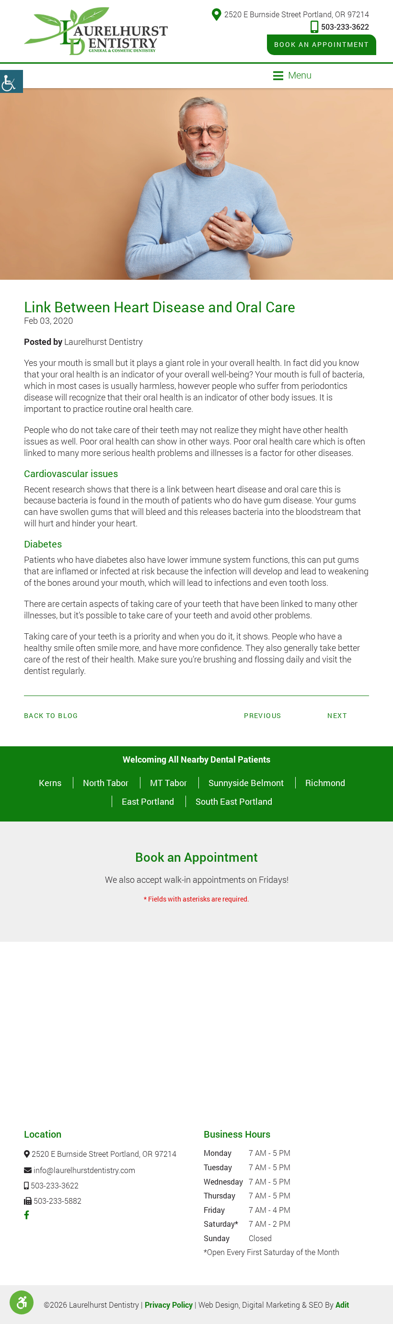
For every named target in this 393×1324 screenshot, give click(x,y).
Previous (262, 715)
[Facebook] (26, 1214)
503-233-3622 (345, 27)
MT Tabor (168, 782)
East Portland (148, 801)
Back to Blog (51, 715)
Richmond (325, 782)
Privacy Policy (169, 1305)
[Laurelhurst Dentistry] (96, 31)
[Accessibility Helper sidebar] (11, 81)
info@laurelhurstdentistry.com (83, 1170)
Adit (342, 1305)
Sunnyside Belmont (246, 782)
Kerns (50, 782)
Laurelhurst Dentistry (103, 341)
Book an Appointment (321, 44)
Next (337, 715)
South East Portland (234, 801)
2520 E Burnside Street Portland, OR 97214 (296, 14)
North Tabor (105, 782)
